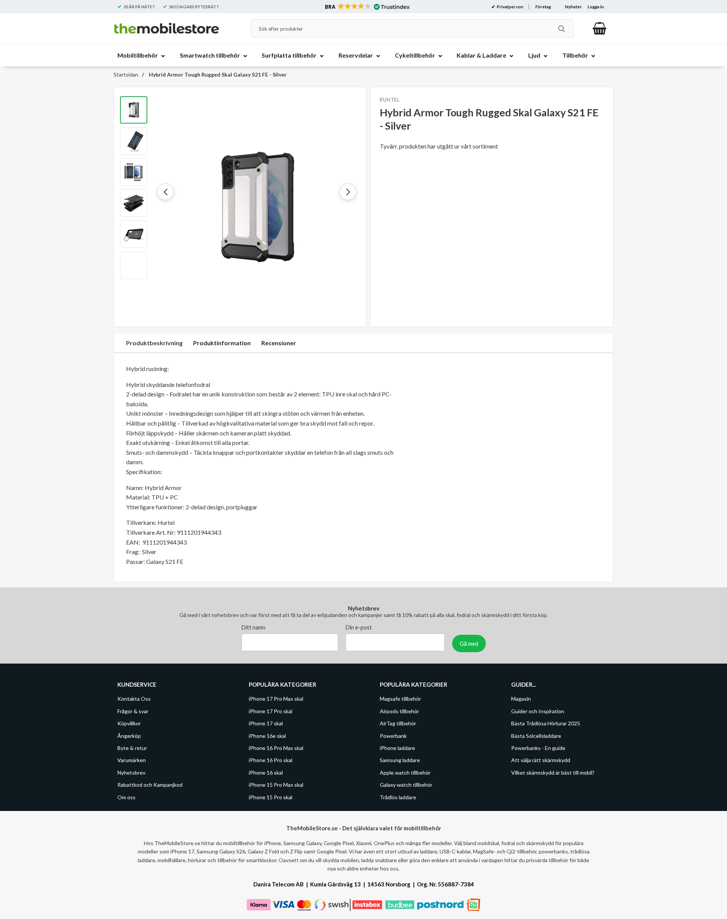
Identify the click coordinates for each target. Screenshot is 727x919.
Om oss (126, 797)
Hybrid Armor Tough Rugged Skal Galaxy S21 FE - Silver (217, 74)
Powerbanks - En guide (538, 748)
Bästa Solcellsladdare (536, 736)
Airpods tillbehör (399, 711)
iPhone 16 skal (266, 772)
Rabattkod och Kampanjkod (150, 784)
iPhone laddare (397, 748)
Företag (543, 6)
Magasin (521, 699)
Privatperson (509, 6)
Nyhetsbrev (131, 772)
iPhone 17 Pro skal (270, 711)
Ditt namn (253, 628)
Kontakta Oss (134, 699)
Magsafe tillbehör (400, 699)
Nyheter (573, 6)
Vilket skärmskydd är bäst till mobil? (552, 772)
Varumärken (131, 760)
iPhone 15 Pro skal (270, 797)
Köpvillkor (129, 723)
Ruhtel (390, 100)
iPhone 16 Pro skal (270, 760)
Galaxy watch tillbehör (406, 784)
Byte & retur (132, 748)
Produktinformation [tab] (222, 342)
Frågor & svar (132, 711)
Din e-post (359, 628)
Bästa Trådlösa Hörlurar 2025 (545, 723)
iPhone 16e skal (267, 736)
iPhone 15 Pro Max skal (276, 784)
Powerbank (393, 736)
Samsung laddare (400, 760)
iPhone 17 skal (266, 723)
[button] (366, 7)
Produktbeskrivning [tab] (154, 342)
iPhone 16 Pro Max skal (276, 748)
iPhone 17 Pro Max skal (276, 699)
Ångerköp (129, 736)
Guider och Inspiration (537, 711)
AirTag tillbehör (398, 723)
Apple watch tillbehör (405, 772)
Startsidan (126, 74)
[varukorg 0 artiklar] (599, 28)
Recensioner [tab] (278, 342)
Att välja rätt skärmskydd (540, 760)
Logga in (596, 6)
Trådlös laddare (398, 797)
